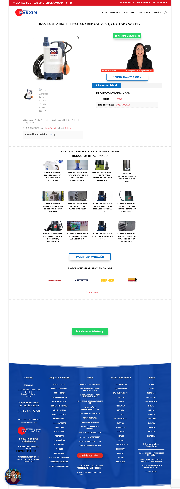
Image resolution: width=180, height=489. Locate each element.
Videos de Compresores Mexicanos (90, 427)
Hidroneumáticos (59, 401)
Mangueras (59, 427)
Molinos (59, 449)
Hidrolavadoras (59, 423)
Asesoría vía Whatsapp (129, 35)
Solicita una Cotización (127, 77)
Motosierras (59, 453)
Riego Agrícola (59, 440)
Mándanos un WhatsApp (90, 331)
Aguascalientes (121, 384)
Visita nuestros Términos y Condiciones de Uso (29, 420)
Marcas (114, 12)
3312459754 (159, 3)
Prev (46, 281)
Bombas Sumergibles (42, 120)
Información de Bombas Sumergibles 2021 (90, 396)
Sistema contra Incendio (59, 466)
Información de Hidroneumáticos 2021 (90, 408)
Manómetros (59, 444)
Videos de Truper (90, 418)
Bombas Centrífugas (59, 406)
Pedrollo (68, 128)
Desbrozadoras (59, 418)
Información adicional (106, 85)
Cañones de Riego (59, 410)
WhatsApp (129, 12)
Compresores (59, 393)
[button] (78, 37)
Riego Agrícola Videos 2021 (90, 413)
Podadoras (59, 436)
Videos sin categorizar (90, 422)
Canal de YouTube (88, 455)
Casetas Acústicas (59, 414)
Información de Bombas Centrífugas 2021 (90, 389)
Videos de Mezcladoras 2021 (90, 441)
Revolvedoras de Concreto (59, 457)
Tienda (30, 120)
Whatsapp (127, 3)
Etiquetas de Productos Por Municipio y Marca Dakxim (151, 460)
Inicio (104, 12)
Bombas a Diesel (59, 384)
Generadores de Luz (59, 397)
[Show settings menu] (135, 70)
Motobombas (59, 431)
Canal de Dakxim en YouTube (90, 445)
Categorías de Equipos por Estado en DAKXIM (151, 466)
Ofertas (151, 377)
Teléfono (143, 3)
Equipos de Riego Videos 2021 (90, 384)
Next (134, 281)
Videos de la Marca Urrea (90, 437)
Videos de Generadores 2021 (90, 432)
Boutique (21, 459)
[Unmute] (130, 70)
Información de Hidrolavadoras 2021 (90, 402)
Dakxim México (151, 471)
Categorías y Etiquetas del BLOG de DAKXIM (151, 454)
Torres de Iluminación (59, 462)
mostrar (51, 134)
